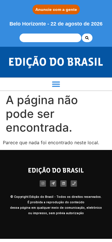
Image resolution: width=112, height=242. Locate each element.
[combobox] (50, 38)
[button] (56, 84)
